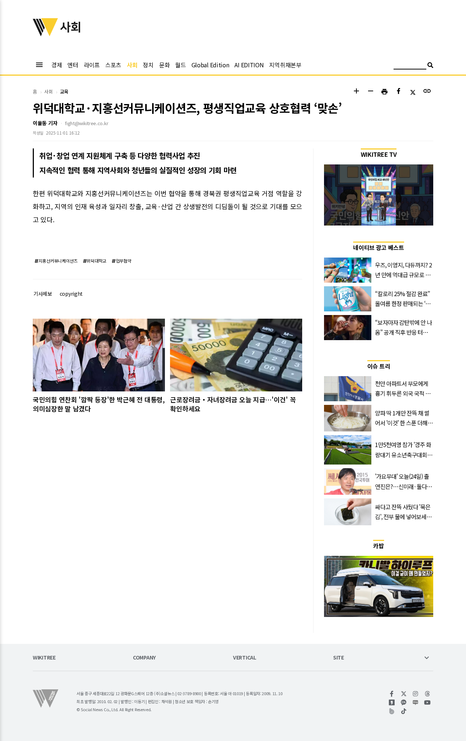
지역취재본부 (285, 64)
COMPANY (144, 658)
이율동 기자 (45, 123)
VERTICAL (244, 658)
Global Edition (210, 64)
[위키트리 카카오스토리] (392, 702)
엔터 (72, 64)
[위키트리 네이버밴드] (392, 711)
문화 (164, 64)
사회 (132, 64)
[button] (356, 92)
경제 (56, 64)
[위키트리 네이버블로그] (416, 702)
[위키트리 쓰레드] (428, 693)
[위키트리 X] (404, 693)
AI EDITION (249, 64)
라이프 (92, 64)
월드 (180, 64)
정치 (148, 64)
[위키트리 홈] (45, 33)
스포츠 (113, 64)
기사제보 (42, 293)
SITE (338, 658)
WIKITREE (44, 658)
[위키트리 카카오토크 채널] (404, 702)
